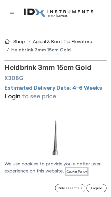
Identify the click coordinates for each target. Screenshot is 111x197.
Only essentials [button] (70, 188)
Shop (19, 41)
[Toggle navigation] (12, 13)
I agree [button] (96, 188)
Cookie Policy (77, 171)
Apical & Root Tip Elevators (62, 41)
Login (12, 96)
